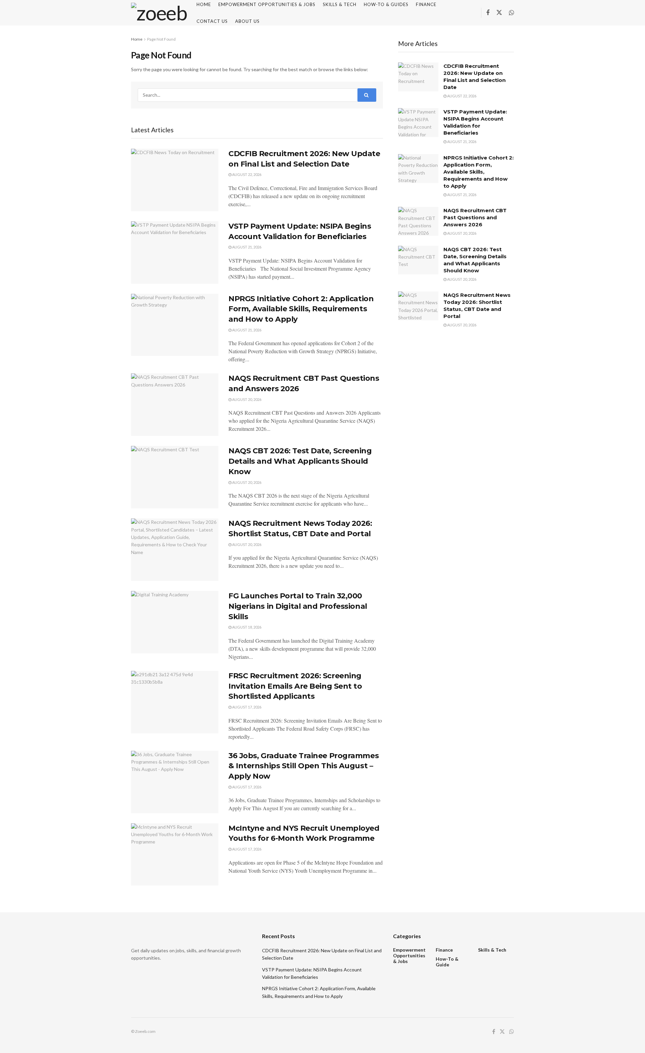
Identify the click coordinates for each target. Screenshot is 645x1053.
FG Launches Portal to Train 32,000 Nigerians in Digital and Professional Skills (297, 606)
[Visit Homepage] (159, 13)
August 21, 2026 (246, 247)
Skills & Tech (492, 950)
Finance (444, 950)
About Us (247, 21)
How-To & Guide (447, 961)
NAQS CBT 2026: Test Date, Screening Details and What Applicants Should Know (300, 461)
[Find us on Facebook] (487, 13)
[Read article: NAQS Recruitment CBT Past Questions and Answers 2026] (174, 404)
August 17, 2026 (246, 707)
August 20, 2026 (246, 399)
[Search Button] (366, 95)
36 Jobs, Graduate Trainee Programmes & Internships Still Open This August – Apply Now (303, 766)
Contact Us (212, 21)
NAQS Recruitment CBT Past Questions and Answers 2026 (475, 217)
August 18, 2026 (246, 627)
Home (136, 39)
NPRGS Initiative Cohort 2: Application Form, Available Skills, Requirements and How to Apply (301, 309)
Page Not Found (161, 39)
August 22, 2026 (246, 174)
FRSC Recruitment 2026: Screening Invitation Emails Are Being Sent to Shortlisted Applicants (295, 686)
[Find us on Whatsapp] (511, 13)
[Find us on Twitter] (499, 13)
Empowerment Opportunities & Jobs (409, 955)
